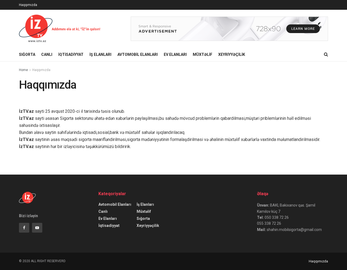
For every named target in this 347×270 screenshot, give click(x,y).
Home (23, 70)
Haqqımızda (28, 5)
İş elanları (100, 54)
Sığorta (27, 54)
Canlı (46, 54)
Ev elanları (175, 54)
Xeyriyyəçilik (231, 54)
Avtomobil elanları (137, 54)
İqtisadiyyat (70, 54)
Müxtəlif (202, 54)
